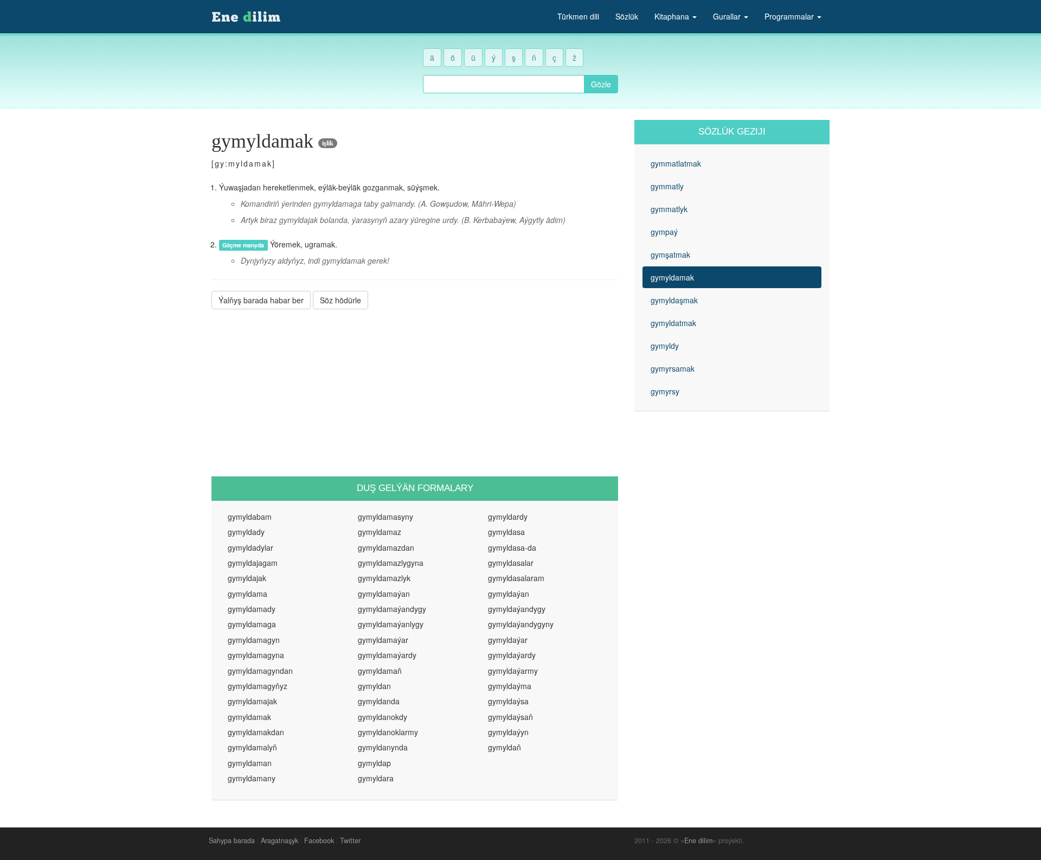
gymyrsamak (673, 368)
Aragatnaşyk (279, 840)
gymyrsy (665, 391)
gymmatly (667, 186)
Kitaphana (672, 16)
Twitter (350, 840)
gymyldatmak (673, 322)
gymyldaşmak (674, 300)
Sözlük (626, 16)
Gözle (601, 84)
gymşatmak (670, 254)
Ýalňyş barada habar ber (261, 300)
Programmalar (790, 16)
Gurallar (728, 16)
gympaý (664, 231)
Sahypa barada (232, 840)
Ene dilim (698, 840)
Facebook (319, 840)
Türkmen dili (578, 16)
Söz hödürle (340, 300)
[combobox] (503, 84)
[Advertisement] (414, 393)
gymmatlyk (669, 208)
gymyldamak (672, 277)
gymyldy (665, 345)
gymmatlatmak (676, 163)
